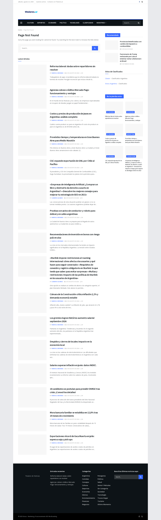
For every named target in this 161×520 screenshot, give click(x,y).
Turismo (101, 501)
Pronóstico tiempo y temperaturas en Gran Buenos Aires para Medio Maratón (133, 140)
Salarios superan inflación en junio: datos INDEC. (73, 365)
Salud (100, 482)
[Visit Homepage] (28, 11)
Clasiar (107, 78)
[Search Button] (139, 23)
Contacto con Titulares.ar (55, 2)
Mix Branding (53, 516)
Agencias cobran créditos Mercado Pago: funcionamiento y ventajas (132, 118)
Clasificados (88, 23)
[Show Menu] (21, 23)
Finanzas (85, 501)
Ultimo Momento (104, 504)
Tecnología (74, 23)
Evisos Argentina (111, 84)
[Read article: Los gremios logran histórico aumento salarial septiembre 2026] (32, 326)
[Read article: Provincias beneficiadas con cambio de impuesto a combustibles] (111, 45)
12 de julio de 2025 (127, 49)
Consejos (85, 482)
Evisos (25, 516)
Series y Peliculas (104, 485)
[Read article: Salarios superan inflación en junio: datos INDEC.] (32, 374)
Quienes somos (41, 2)
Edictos (85, 495)
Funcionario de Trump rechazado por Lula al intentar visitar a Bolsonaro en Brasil (130, 57)
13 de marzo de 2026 (127, 64)
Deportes (41, 23)
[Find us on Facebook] (139, 2)
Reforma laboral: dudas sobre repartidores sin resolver (113, 117)
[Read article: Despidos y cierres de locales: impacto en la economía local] (32, 350)
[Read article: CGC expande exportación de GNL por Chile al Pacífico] (32, 169)
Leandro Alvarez (57, 198)
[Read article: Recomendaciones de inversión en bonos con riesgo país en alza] (32, 243)
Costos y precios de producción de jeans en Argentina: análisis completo (113, 140)
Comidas (85, 479)
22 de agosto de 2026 (72, 73)
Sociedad (101, 492)
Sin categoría (103, 488)
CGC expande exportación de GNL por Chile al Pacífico (113, 161)
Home (20, 30)
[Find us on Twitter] (142, 2)
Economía (52, 23)
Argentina (130, 134)
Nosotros (101, 23)
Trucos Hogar (103, 498)
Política (63, 23)
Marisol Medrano (57, 73)
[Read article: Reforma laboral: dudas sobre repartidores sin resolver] (32, 75)
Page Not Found (29, 30)
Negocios (85, 504)
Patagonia (102, 476)
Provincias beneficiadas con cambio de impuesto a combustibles (131, 43)
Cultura (30, 23)
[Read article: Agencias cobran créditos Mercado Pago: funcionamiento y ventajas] (32, 98)
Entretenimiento (88, 498)
